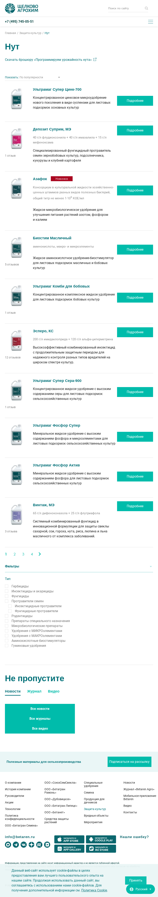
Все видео (40, 728)
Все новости (39, 709)
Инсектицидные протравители (38, 606)
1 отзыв (10, 155)
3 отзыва (11, 531)
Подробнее (135, 101)
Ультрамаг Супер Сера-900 (57, 381)
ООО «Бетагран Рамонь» (54, 791)
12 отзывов (13, 357)
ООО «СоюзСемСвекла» (60, 782)
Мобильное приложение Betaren (139, 797)
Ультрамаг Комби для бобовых (61, 286)
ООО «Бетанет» (54, 812)
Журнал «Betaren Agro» (139, 789)
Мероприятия (93, 822)
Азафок (40, 179)
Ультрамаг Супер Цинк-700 (57, 89)
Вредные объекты (96, 815)
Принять (135, 880)
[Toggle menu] (150, 22)
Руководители (14, 795)
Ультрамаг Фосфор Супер (56, 425)
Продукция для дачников (94, 800)
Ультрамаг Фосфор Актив (56, 465)
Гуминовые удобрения (29, 646)
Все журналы (39, 719)
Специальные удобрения (93, 784)
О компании (13, 782)
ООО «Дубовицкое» (57, 799)
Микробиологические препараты (37, 626)
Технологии (12, 809)
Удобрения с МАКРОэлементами (37, 636)
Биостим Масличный (52, 238)
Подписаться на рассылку (129, 762)
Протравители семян (28, 601)
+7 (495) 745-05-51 (19, 21)
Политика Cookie (94, 890)
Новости (129, 782)
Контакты (130, 812)
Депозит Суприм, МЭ (52, 129)
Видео (127, 805)
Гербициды (20, 586)
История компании (18, 789)
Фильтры (12, 566)
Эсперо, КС (43, 331)
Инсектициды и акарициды (32, 591)
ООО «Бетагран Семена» (21, 825)
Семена (89, 792)
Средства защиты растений (56, 820)
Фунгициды (20, 596)
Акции (9, 802)
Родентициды (22, 616)
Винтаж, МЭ (44, 505)
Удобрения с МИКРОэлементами (37, 631)
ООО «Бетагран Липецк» (60, 805)
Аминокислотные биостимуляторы (38, 641)
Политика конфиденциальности (19, 817)
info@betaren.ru (20, 836)
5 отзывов (12, 264)
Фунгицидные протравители (36, 611)
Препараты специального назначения (41, 621)
